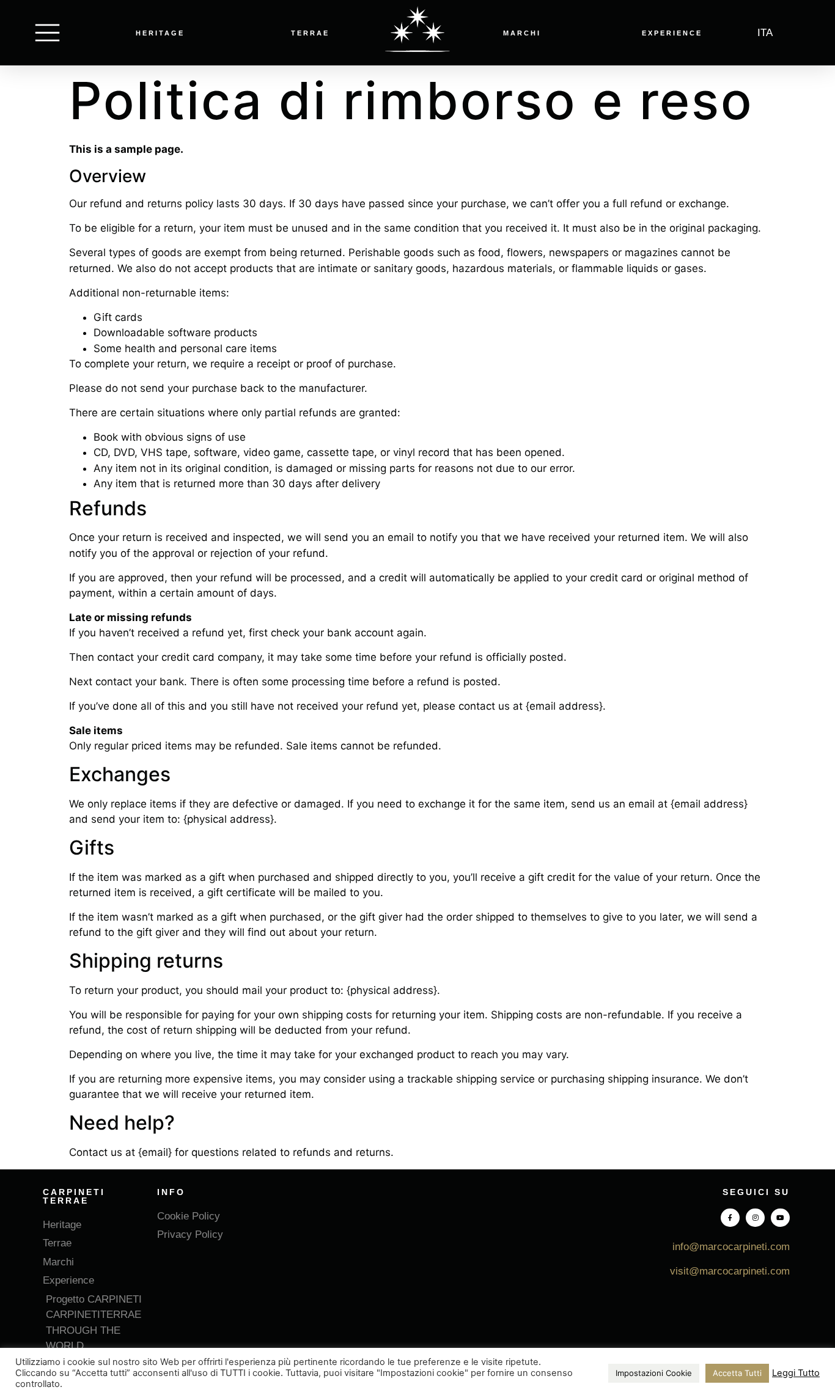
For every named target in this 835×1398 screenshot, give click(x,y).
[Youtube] (780, 1218)
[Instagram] (755, 1218)
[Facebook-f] (730, 1218)
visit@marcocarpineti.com (730, 1271)
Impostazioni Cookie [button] (654, 1373)
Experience (672, 33)
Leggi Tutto (796, 1372)
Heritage (160, 33)
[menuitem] (765, 33)
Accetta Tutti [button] (737, 1373)
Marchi (522, 33)
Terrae (310, 33)
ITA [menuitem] (765, 33)
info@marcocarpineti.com (731, 1247)
